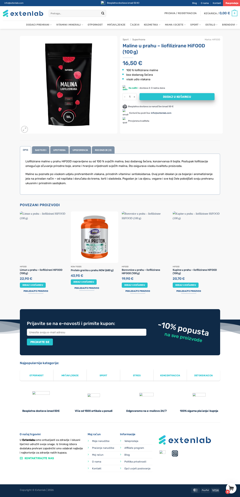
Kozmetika (151, 24)
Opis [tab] (25, 150)
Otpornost (95, 24)
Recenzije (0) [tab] (103, 150)
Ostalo (210, 24)
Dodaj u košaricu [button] (32, 285)
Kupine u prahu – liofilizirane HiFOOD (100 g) (195, 271)
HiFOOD (216, 39)
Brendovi (228, 24)
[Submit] (103, 13)
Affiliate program (134, 447)
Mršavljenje (116, 24)
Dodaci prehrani (37, 24)
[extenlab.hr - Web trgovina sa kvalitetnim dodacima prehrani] (23, 13)
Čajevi (134, 24)
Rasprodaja (232, 3)
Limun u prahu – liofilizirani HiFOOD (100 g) (41, 271)
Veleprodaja (131, 441)
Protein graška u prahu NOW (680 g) (92, 270)
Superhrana (138, 39)
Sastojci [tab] (40, 150)
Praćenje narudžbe (103, 447)
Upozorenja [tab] (80, 150)
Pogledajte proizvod (36, 291)
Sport (194, 24)
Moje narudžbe (100, 441)
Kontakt (217, 3)
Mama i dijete (174, 24)
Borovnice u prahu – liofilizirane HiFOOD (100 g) (141, 271)
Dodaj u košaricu (177, 96)
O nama (205, 3)
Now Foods (76, 267)
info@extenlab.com (14, 3)
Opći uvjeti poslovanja (137, 468)
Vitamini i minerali (68, 24)
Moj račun (97, 454)
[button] (180, 13)
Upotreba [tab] (59, 150)
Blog (194, 3)
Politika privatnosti (135, 461)
